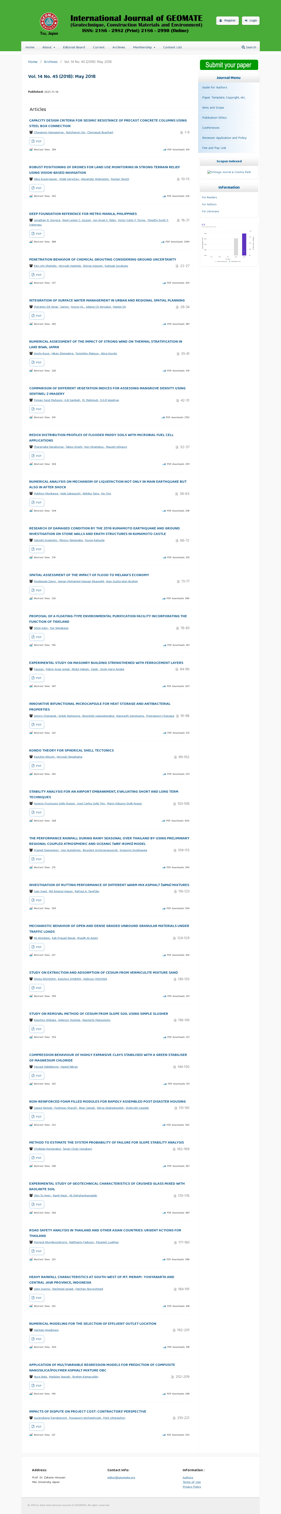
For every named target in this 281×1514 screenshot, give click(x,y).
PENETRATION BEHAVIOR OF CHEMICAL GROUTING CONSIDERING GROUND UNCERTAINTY (102, 259)
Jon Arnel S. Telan (105, 220)
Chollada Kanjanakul (48, 1149)
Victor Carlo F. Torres (132, 220)
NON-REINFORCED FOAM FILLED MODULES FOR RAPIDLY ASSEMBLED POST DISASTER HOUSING (107, 1102)
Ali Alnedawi (42, 938)
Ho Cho (106, 494)
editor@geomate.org (121, 1477)
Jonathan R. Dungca (47, 220)
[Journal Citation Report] (228, 262)
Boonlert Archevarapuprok (100, 850)
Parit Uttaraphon (114, 1418)
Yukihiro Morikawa (46, 494)
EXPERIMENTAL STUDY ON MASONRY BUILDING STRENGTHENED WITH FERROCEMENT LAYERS (106, 663)
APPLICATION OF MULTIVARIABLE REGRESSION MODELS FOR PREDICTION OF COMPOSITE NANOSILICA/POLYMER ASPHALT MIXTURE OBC (102, 1368)
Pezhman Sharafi (66, 1108)
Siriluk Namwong (69, 716)
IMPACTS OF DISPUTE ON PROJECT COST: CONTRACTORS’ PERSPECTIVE (87, 1411)
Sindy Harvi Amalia (112, 669)
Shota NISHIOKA (45, 979)
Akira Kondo (109, 353)
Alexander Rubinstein (95, 179)
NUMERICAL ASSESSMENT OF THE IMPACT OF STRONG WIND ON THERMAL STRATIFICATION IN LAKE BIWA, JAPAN (105, 345)
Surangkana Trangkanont (51, 1418)
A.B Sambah (72, 400)
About (47, 48)
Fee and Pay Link (214, 148)
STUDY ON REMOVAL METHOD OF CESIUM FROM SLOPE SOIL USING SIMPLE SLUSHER (98, 1014)
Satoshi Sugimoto (46, 540)
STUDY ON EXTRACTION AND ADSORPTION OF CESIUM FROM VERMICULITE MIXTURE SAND (103, 973)
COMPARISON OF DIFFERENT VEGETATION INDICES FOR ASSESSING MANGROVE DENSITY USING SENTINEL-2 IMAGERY (107, 391)
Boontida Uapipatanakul (98, 716)
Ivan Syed (41, 891)
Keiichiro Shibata (45, 1020)
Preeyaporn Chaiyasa (160, 716)
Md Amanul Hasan (61, 891)
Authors (188, 1477)
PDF (38, 141)
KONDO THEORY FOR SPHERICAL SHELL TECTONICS (71, 750)
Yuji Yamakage (59, 628)
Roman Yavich (120, 179)
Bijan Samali (87, 1108)
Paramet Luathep (107, 1242)
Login (252, 21)
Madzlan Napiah (60, 1377)
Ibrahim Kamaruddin (85, 1377)
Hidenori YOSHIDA (95, 979)
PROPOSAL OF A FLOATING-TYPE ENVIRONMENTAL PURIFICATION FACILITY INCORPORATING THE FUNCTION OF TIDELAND (108, 619)
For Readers (209, 197)
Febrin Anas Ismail (58, 669)
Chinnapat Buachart (100, 132)
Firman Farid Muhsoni (48, 400)
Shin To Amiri (42, 1195)
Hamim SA (119, 307)
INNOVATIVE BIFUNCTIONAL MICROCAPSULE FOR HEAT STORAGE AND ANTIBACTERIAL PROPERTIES (100, 707)
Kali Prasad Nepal (64, 938)
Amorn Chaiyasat (45, 716)
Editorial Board (74, 48)
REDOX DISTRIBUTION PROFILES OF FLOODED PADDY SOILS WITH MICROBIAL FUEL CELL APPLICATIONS (101, 438)
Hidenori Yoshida (69, 1020)
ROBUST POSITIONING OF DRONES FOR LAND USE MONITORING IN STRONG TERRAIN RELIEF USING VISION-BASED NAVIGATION (104, 170)
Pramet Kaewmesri (46, 850)
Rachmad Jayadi (63, 1289)
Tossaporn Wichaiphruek (85, 1418)
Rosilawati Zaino (45, 581)
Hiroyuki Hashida (70, 266)
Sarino (65, 307)
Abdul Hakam (81, 669)
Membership (143, 48)
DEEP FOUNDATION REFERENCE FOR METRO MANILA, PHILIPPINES (83, 214)
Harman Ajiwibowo (46, 1330)
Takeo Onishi (74, 447)
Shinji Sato (41, 628)
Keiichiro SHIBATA (70, 979)
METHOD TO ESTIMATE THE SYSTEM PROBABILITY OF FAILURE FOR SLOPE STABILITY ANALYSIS (106, 1142)
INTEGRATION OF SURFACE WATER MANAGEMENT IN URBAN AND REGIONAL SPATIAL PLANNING (107, 300)
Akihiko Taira (91, 494)
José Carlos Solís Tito (91, 803)
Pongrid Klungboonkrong (51, 1242)
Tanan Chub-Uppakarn (77, 1149)
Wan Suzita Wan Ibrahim (122, 581)
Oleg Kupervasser (46, 179)
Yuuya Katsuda (95, 540)
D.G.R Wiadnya (109, 400)
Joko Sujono (42, 1289)
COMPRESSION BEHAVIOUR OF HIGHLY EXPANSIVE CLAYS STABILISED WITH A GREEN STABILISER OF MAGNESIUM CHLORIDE (108, 1058)
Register (229, 21)
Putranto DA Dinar (46, 307)
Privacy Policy (192, 1487)
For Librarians (210, 211)
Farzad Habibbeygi (46, 1067)
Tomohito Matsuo (87, 353)
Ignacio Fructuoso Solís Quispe (55, 803)
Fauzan (39, 669)
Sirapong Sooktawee (133, 850)
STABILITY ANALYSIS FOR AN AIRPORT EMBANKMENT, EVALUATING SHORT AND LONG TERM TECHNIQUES (103, 795)
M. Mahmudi (90, 400)
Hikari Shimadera (62, 353)
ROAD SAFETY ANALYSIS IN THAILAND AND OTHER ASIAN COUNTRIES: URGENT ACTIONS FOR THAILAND (105, 1233)
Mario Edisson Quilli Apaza (124, 803)
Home (30, 48)
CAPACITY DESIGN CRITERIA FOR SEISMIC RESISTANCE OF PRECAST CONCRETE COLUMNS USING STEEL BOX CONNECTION (108, 123)
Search (250, 48)
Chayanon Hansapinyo (49, 132)
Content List (172, 48)
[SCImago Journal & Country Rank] (229, 172)
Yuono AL (78, 307)
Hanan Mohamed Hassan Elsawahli (81, 581)
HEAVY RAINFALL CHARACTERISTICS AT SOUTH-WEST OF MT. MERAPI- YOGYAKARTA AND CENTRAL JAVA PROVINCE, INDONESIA (101, 1280)
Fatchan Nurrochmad (89, 1289)
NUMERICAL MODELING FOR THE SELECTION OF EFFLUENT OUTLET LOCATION (92, 1324)
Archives (119, 48)
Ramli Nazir (60, 1195)
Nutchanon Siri (76, 132)
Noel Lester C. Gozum (77, 220)
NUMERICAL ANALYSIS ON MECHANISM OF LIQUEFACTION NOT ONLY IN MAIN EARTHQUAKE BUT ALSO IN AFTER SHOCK (108, 485)
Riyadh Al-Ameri (87, 938)
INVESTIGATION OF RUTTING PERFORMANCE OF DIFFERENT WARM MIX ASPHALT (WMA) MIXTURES (109, 885)
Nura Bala (41, 1377)
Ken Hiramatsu (94, 447)
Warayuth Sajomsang (130, 716)
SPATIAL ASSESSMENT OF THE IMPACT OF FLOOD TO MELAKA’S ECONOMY (89, 575)
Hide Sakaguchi (70, 494)
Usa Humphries (71, 850)
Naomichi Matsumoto (96, 1020)
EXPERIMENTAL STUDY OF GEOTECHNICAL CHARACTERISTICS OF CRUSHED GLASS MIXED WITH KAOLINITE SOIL (107, 1187)
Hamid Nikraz (69, 1067)
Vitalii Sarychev (69, 179)
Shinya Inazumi (93, 266)
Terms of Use (192, 1482)
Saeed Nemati (43, 1108)
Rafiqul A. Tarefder (87, 891)
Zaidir (95, 669)
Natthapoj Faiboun (82, 1242)
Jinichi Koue (42, 353)
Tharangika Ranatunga (49, 447)
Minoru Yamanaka (71, 540)
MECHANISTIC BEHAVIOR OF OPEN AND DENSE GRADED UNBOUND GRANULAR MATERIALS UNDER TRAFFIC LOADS (109, 929)
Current (99, 48)
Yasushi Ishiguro (116, 447)
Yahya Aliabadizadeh (110, 1108)
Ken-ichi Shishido (45, 266)
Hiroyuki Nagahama (69, 757)
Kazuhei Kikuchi (44, 757)
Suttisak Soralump (116, 266)
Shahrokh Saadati (137, 1108)
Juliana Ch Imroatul (98, 307)
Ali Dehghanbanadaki (83, 1195)
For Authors (209, 204)
